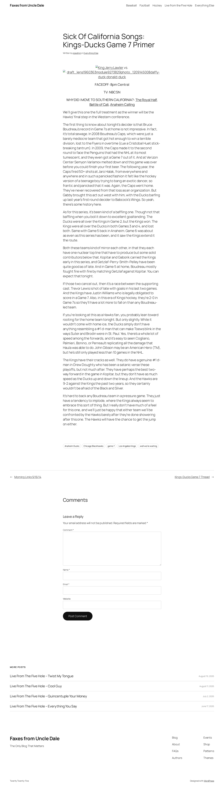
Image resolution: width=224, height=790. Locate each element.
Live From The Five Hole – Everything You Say (43, 706)
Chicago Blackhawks (93, 446)
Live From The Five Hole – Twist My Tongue (41, 676)
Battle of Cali (99, 104)
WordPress (209, 780)
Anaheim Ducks (72, 446)
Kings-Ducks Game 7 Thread (192, 477)
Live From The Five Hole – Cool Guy (36, 686)
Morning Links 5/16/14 (27, 477)
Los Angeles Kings (127, 446)
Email (66, 584)
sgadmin (77, 53)
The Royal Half (146, 100)
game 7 (111, 446)
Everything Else (91, 53)
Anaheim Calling (122, 104)
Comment (68, 529)
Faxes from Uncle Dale (27, 5)
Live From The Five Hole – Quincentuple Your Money (48, 696)
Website (67, 598)
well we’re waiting (148, 446)
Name (66, 569)
